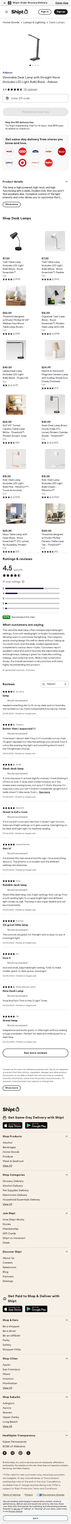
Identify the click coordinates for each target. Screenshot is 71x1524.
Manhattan (10, 1383)
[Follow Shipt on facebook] (5, 1453)
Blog (5, 1272)
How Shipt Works (13, 1219)
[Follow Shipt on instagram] (13, 1453)
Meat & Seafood (13, 1161)
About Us (8, 1258)
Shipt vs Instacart (14, 1238)
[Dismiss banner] (5, 3)
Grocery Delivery (13, 1181)
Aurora (7, 1408)
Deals (6, 1242)
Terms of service (11, 1495)
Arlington (8, 1403)
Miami (6, 1374)
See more (44, 792)
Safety (7, 1345)
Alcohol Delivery (13, 1185)
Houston (8, 1378)
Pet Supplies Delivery (16, 1190)
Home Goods (11, 1152)
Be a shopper (11, 1326)
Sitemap (8, 1281)
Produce (8, 1156)
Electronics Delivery (15, 1195)
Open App (61, 3)
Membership (10, 1229)
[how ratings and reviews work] (23, 581)
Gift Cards (9, 1233)
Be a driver (9, 1331)
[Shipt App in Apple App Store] (12, 1125)
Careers (8, 1262)
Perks (6, 1340)
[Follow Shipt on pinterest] (20, 1453)
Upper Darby (11, 1417)
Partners (8, 1276)
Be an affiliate (11, 1335)
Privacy (29, 1495)
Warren (7, 1412)
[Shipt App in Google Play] (36, 1125)
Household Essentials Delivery (21, 1199)
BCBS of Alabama (14, 1446)
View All (7, 1165)
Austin (6, 1365)
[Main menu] (6, 12)
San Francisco (11, 1369)
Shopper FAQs (12, 1349)
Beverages (9, 1147)
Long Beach (10, 1422)
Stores (7, 1224)
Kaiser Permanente (14, 1441)
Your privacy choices (53, 1495)
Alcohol (7, 1142)
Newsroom (9, 1267)
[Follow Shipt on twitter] (28, 1453)
